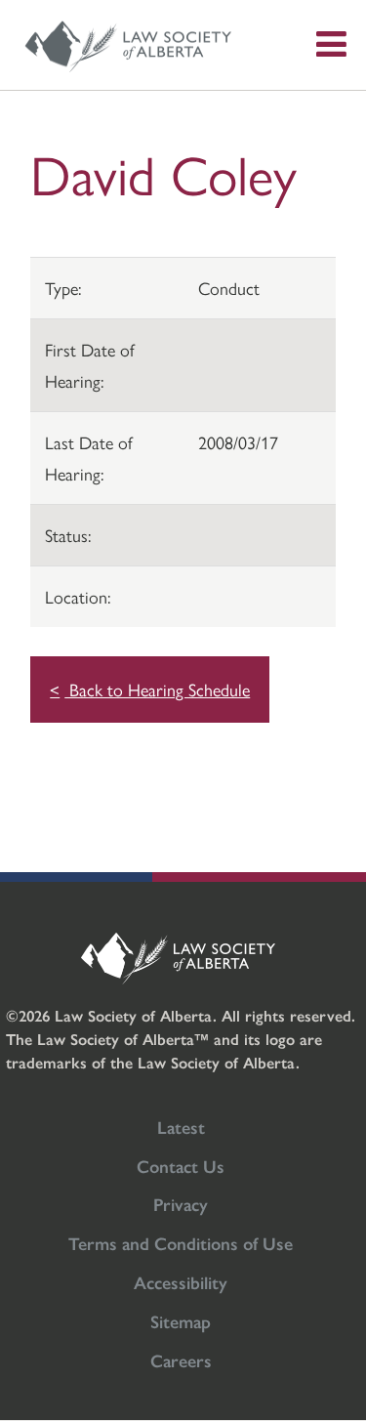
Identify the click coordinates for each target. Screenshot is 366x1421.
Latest (181, 1126)
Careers (181, 1360)
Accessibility (180, 1282)
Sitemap (180, 1321)
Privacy (180, 1203)
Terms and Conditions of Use (180, 1243)
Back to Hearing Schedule (157, 689)
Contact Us (180, 1165)
